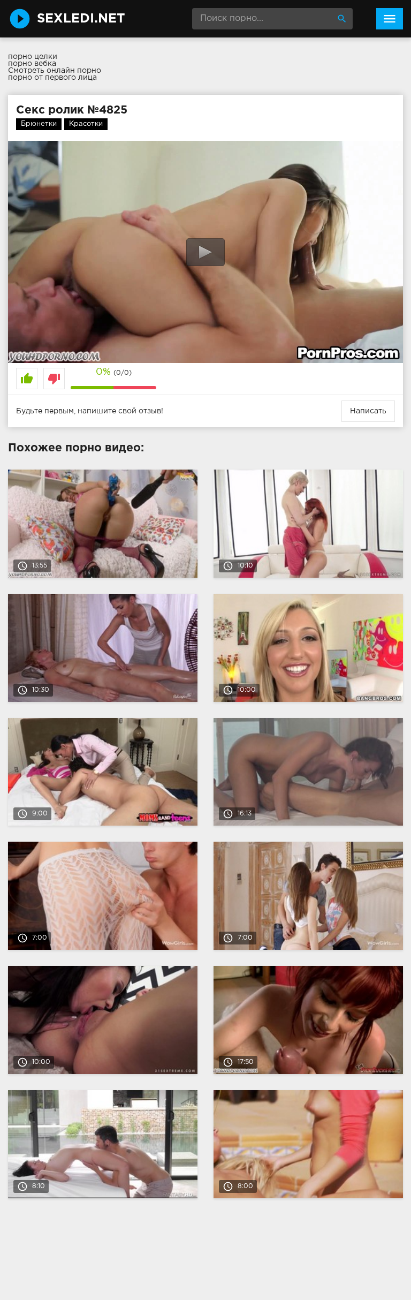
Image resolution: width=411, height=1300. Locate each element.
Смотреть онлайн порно (54, 70)
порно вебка (32, 64)
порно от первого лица (52, 77)
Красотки (86, 124)
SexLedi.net (81, 19)
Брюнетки (39, 124)
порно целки (32, 57)
